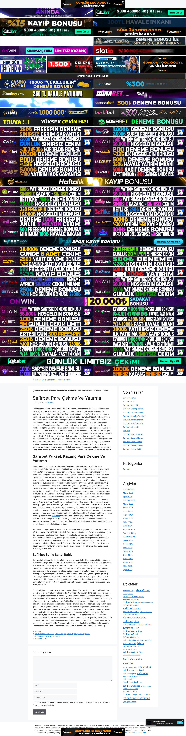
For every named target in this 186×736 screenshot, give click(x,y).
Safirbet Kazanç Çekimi (133, 409)
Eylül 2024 (127, 526)
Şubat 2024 (128, 551)
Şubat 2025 (128, 507)
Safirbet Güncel (130, 634)
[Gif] (93, 181)
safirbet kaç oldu (129, 640)
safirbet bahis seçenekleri (145, 602)
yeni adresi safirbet (136, 698)
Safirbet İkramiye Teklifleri (134, 416)
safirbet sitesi (144, 667)
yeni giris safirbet (129, 702)
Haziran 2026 (129, 489)
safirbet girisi (131, 621)
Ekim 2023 (127, 566)
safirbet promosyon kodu (130, 667)
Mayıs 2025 (128, 504)
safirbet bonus (132, 608)
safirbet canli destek (131, 612)
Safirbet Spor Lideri (131, 405)
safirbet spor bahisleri (133, 670)
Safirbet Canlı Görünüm (133, 412)
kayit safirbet (128, 599)
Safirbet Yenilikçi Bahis (133, 445)
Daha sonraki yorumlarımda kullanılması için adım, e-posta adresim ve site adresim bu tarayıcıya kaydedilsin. (72, 703)
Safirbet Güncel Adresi (131, 637)
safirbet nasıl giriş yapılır (130, 649)
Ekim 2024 (127, 522)
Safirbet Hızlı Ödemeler (133, 423)
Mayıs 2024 (128, 540)
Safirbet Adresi (129, 398)
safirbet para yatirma (133, 652)
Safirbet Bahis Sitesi (131, 605)
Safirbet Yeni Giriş (130, 691)
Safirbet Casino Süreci (132, 442)
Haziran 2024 (129, 537)
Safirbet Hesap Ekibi (132, 449)
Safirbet (38, 631)
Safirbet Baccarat (41, 638)
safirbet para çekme (132, 661)
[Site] (46, 132)
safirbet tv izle (128, 679)
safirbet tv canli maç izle (132, 676)
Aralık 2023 (128, 559)
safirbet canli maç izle (146, 612)
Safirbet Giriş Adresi (132, 631)
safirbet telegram (129, 674)
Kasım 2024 (128, 518)
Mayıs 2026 (128, 493)
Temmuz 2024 (129, 533)
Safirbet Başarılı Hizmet (133, 438)
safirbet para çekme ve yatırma (78, 634)
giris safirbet (142, 590)
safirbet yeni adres (146, 686)
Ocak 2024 (128, 555)
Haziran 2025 (129, 500)
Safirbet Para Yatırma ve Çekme (131, 655)
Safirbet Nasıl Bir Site (131, 646)
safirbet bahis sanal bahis (44, 634)
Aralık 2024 (128, 515)
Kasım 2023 (128, 562)
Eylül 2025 (127, 497)
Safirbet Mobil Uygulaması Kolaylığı (47, 636)
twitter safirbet (144, 694)
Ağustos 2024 (129, 529)
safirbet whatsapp (131, 686)
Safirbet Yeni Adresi (130, 689)
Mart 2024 (127, 548)
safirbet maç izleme (133, 643)
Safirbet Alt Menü (130, 427)
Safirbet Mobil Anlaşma (133, 434)
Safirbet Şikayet (130, 694)
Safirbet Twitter (132, 682)
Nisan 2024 (128, 544)
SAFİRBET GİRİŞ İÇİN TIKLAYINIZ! (93, 76)
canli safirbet (128, 591)
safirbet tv (142, 673)
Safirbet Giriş (129, 401)
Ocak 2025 (128, 511)
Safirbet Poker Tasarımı (133, 420)
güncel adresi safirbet (133, 596)
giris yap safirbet (128, 594)
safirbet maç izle (60, 634)
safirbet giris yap (145, 625)
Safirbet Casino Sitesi (134, 617)
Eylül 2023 (127, 570)
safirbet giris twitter (130, 625)
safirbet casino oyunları (132, 615)
